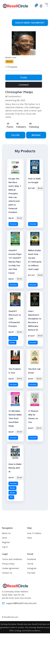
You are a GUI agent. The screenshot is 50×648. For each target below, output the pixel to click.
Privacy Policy (8, 563)
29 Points (10, 125)
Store (4, 537)
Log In (5, 546)
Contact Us (7, 572)
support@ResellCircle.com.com (21, 603)
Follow (15, 135)
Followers (21, 125)
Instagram (32, 568)
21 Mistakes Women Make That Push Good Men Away (15, 418)
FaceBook (31, 559)
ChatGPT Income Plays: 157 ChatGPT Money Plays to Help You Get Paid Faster (15, 261)
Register (6, 542)
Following (34, 125)
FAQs (29, 537)
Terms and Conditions (12, 559)
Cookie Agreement (10, 568)
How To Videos (34, 533)
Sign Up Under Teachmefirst (30, 23)
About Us (6, 533)
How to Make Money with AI (15, 468)
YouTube (31, 572)
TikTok (30, 563)
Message (36, 135)
